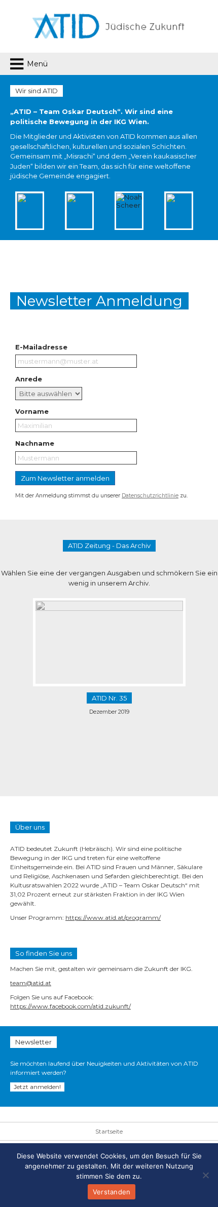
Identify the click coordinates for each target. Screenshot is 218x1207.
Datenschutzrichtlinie (150, 495)
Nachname (34, 443)
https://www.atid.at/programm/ (113, 917)
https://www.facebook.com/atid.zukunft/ (70, 1006)
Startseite (109, 1131)
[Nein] (205, 1175)
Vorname (32, 411)
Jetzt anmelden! (37, 1087)
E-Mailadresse (41, 347)
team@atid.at (30, 983)
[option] (60, 210)
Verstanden (112, 1192)
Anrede (28, 379)
